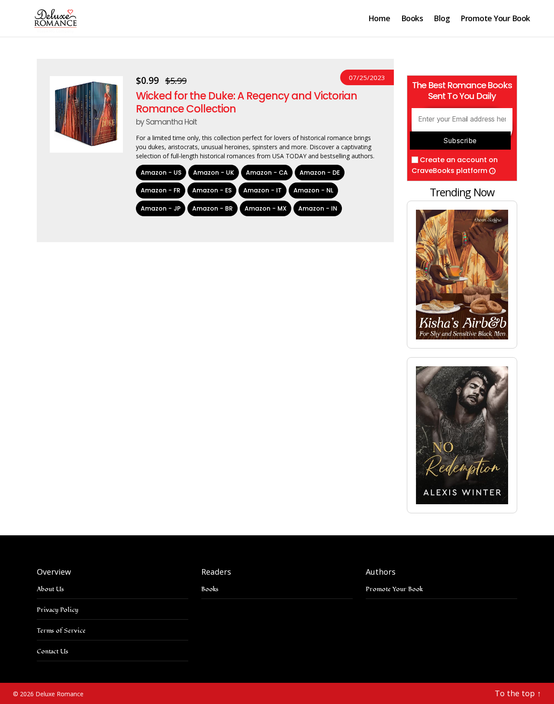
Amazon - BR (212, 208)
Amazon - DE (320, 172)
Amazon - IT (262, 190)
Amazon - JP (160, 208)
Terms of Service (61, 630)
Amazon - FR (160, 190)
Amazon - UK (213, 172)
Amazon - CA (267, 172)
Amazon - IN (317, 208)
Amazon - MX (266, 208)
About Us (50, 589)
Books (412, 18)
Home (379, 18)
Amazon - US (161, 172)
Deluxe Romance (59, 694)
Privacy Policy (57, 609)
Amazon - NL (313, 190)
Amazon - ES (212, 190)
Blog (442, 18)
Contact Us (52, 651)
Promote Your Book (495, 18)
